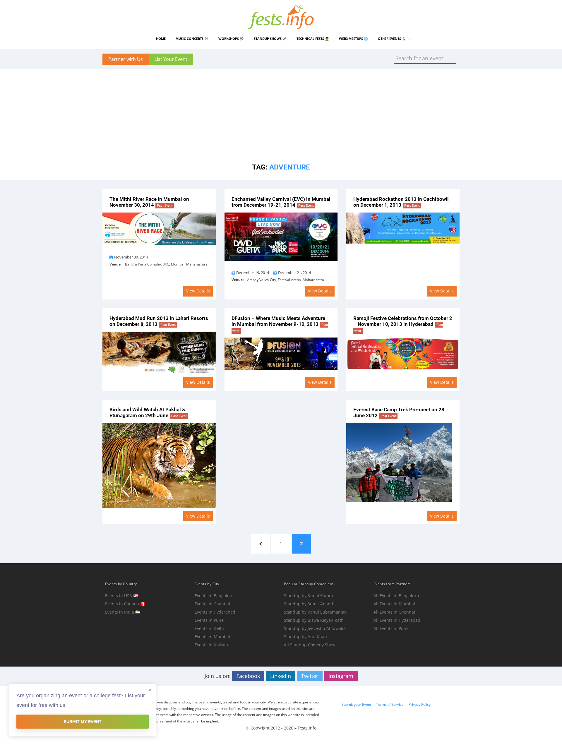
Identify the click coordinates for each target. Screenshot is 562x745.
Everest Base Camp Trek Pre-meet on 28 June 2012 (398, 413)
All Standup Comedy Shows (310, 645)
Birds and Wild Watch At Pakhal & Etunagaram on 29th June (148, 413)
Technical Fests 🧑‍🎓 (313, 38)
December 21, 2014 (294, 272)
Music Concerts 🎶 (192, 38)
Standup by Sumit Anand (308, 604)
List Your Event (171, 59)
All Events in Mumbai (394, 604)
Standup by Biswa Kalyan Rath (314, 620)
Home (161, 38)
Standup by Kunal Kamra (308, 595)
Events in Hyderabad (215, 612)
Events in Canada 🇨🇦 (125, 604)
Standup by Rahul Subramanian (315, 612)
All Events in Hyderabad (396, 620)
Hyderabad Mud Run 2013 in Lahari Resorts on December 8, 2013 (158, 321)
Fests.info (307, 728)
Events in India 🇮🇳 (122, 612)
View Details (198, 291)
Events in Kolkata (211, 645)
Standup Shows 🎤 (270, 38)
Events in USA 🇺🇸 (121, 595)
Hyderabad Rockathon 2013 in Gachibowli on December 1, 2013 (401, 202)
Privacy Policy (420, 704)
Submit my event (83, 721)
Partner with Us (125, 59)
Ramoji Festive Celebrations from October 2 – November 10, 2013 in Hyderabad (402, 324)
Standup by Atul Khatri (306, 636)
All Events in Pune (391, 628)
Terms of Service (390, 704)
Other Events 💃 (392, 38)
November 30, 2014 (131, 257)
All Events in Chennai (394, 612)
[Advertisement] (281, 110)
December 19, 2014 (252, 272)
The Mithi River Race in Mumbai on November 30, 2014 (149, 202)
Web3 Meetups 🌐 (353, 38)
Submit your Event (356, 704)
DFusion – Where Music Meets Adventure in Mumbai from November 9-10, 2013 (280, 324)
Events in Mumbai (212, 636)
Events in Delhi (209, 628)
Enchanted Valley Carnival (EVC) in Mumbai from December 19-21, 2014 (281, 202)
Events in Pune (209, 620)
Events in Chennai (212, 604)
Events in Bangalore (214, 595)
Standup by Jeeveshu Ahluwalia (315, 628)
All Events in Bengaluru (396, 595)
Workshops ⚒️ (231, 38)
